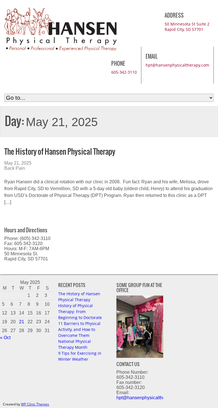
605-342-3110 (124, 72)
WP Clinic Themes (35, 404)
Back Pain (14, 168)
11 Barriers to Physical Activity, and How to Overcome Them (79, 329)
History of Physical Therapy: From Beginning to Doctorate (80, 311)
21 (21, 321)
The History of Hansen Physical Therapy (59, 151)
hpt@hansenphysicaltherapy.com (177, 65)
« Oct (5, 337)
